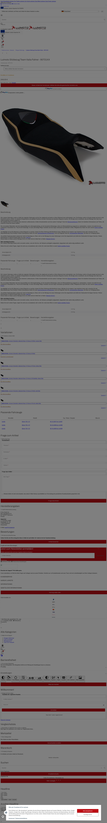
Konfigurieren (88, 814)
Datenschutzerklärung (21, 818)
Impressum (11, 818)
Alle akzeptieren (88, 811)
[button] (2, 816)
